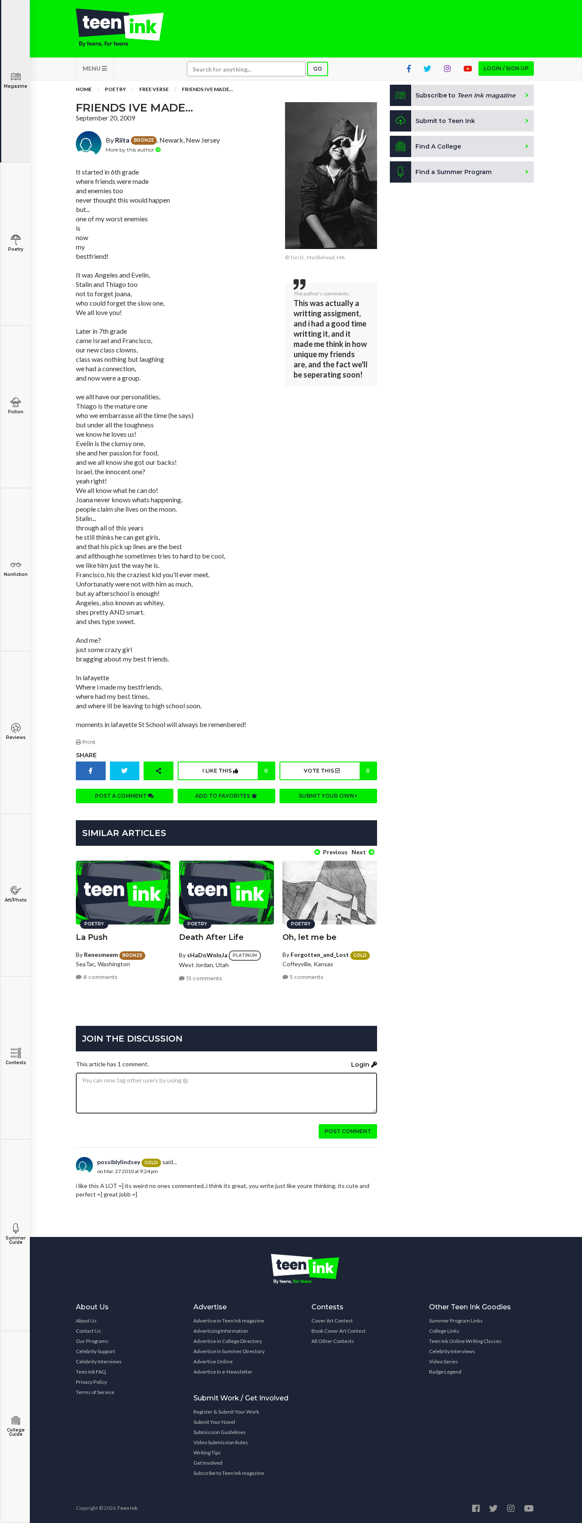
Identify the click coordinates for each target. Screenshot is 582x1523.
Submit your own (327, 796)
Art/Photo (16, 900)
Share (86, 755)
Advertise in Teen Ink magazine (228, 1320)
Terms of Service (95, 1392)
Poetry (15, 249)
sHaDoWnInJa (207, 955)
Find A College (438, 146)
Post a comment (121, 796)
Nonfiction (16, 574)
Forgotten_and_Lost (320, 954)
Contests (16, 1062)
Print (88, 742)
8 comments (100, 977)
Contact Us (88, 1331)
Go (317, 69)
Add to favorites (223, 796)
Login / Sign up (506, 68)
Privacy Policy (91, 1382)
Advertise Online (213, 1361)
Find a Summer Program (453, 172)
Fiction (15, 412)
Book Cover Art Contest (338, 1331)
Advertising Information (220, 1331)
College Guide (16, 1432)
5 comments (305, 977)
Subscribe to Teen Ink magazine (228, 1473)
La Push (92, 937)
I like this (235, 770)
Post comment (348, 1131)
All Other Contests (332, 1341)
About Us (86, 1320)
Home (84, 89)
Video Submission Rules (220, 1442)
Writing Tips (207, 1452)
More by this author (131, 149)
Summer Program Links (456, 1320)
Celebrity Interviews (99, 1361)
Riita (122, 140)
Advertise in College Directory (227, 1341)
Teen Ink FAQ (91, 1371)
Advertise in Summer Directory (229, 1351)
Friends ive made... (207, 89)
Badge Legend (445, 1371)
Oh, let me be (309, 937)
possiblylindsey (118, 1161)
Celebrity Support (95, 1351)
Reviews (16, 737)
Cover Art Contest (332, 1320)
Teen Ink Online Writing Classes (465, 1341)
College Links (444, 1331)
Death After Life (211, 937)
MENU (92, 68)
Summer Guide (16, 1240)
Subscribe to (465, 95)
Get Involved (207, 1463)
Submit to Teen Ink (445, 121)
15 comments (203, 978)
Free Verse (154, 89)
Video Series (443, 1361)
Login (361, 1064)
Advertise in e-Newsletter (223, 1371)
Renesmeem (101, 954)
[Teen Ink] (128, 28)
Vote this (336, 770)
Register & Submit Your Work (226, 1411)
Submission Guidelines (219, 1432)
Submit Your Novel (214, 1422)
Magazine (15, 86)
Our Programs (92, 1341)
